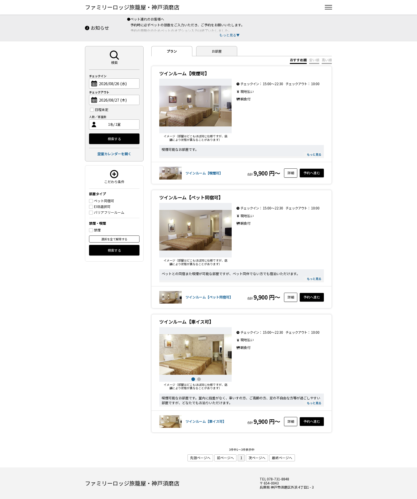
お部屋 (217, 51)
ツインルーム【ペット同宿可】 (209, 297)
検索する (114, 138)
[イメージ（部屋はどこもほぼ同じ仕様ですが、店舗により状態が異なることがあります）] (195, 106)
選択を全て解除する (114, 239)
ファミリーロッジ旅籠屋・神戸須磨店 (132, 7)
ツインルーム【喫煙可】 (204, 173)
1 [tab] (192, 378)
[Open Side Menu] (328, 7)
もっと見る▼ (229, 35)
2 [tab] (198, 378)
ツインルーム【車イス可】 (206, 421)
